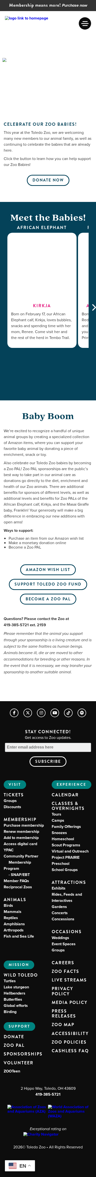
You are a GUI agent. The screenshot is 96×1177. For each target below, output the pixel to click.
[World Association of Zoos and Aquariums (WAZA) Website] (68, 1111)
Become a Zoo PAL (48, 599)
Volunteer (18, 1063)
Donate (14, 1036)
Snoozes (59, 833)
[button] (85, 23)
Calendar (65, 795)
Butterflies (13, 999)
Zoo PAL (14, 1045)
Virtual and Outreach (70, 851)
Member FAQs (16, 881)
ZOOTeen (12, 1071)
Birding (10, 1012)
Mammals (12, 911)
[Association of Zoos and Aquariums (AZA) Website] (27, 1109)
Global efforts (16, 1005)
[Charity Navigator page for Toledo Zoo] (48, 1134)
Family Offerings (66, 826)
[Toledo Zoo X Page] (27, 713)
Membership (20, 820)
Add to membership (21, 837)
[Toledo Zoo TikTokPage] (68, 713)
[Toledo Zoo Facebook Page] (14, 713)
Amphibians (14, 924)
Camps (58, 820)
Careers (63, 963)
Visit (15, 784)
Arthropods (14, 930)
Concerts (60, 913)
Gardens (59, 907)
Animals (15, 900)
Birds (8, 905)
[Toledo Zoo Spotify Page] (82, 713)
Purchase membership (24, 825)
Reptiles (11, 918)
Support (19, 1026)
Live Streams (69, 980)
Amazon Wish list (48, 569)
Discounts (12, 807)
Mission (19, 964)
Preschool (60, 863)
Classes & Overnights (68, 806)
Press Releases (64, 1014)
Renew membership (21, 831)
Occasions (67, 932)
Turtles (10, 981)
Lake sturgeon (16, 987)
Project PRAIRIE (66, 857)
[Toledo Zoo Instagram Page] (41, 713)
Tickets (14, 795)
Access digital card (20, 844)
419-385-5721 (48, 1094)
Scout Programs (66, 845)
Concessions (63, 919)
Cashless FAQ (70, 1051)
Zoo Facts (65, 971)
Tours (56, 814)
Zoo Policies (69, 1042)
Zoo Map (63, 1024)
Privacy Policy (62, 991)
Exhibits (58, 888)
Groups (10, 800)
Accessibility (70, 1033)
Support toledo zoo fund (48, 584)
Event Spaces (64, 944)
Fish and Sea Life (19, 936)
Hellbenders (14, 993)
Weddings (60, 938)
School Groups (65, 870)
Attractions (69, 882)
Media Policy (69, 1002)
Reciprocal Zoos (18, 887)
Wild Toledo (21, 975)
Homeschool (63, 839)
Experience (71, 784)
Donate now (48, 180)
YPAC (9, 850)
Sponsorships (23, 1054)
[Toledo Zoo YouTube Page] (54, 713)
